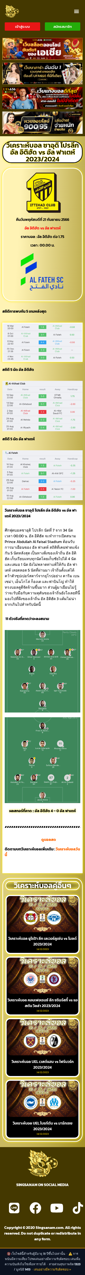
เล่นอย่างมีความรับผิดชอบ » (52, 1269)
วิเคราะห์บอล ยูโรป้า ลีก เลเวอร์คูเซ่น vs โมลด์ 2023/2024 (42, 941)
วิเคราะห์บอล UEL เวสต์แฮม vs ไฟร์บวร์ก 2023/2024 (43, 1064)
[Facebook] (35, 1208)
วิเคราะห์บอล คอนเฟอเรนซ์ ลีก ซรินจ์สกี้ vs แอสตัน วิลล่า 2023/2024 (43, 1002)
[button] (76, 11)
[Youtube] (56, 1208)
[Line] (14, 1208)
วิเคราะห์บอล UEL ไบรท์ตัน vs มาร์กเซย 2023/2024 (42, 1126)
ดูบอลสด (48, 839)
